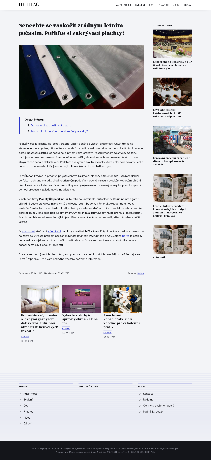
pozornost (28, 231)
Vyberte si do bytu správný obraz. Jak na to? (80, 319)
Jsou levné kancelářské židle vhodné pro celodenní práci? (121, 321)
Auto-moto (123, 5)
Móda (176, 5)
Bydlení (140, 5)
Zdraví (188, 5)
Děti (151, 5)
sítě (58, 231)
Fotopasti (159, 257)
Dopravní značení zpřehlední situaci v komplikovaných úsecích (172, 161)
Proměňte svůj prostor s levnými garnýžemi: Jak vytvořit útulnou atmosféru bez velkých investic (39, 323)
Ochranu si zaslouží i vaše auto (50, 125)
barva (125, 236)
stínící (52, 231)
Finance (164, 5)
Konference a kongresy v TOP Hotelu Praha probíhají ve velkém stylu (172, 65)
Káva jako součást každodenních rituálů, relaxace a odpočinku (168, 113)
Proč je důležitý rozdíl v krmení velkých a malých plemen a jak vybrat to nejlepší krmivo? (170, 211)
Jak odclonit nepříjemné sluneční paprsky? (59, 131)
